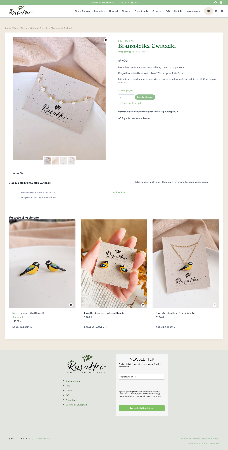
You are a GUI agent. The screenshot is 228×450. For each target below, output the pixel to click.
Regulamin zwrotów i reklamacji (203, 442)
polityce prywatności (151, 395)
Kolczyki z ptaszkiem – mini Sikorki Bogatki (104, 313)
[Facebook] (215, 2)
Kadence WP (43, 438)
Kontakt (178, 11)
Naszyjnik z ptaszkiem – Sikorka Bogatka (175, 313)
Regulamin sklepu (210, 438)
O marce (156, 11)
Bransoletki (126, 41)
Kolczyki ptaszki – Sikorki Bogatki (28, 313)
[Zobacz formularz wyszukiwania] (220, 11)
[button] (106, 40)
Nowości (113, 11)
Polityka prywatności (191, 438)
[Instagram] (221, 2)
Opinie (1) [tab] (18, 173)
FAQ (168, 11)
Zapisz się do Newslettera (141, 408)
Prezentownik (141, 11)
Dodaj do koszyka (145, 97)
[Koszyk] (216, 11)
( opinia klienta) (140, 51)
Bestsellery (99, 11)
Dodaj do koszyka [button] (22, 327)
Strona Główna (82, 11)
